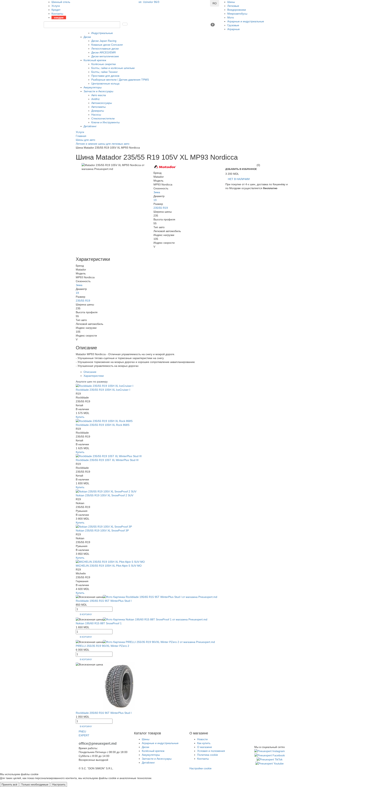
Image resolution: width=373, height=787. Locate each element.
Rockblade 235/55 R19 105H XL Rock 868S (102, 424)
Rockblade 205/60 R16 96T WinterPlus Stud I (104, 712)
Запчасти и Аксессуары (98, 91)
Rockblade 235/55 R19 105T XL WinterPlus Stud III (107, 460)
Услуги (55, 5)
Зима (156, 192)
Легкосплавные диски (105, 48)
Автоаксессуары (101, 102)
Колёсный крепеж (95, 60)
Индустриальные (102, 33)
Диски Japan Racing (103, 40)
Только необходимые (34, 784)
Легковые (233, 5)
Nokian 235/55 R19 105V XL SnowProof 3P (102, 530)
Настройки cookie (200, 768)
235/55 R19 (160, 207)
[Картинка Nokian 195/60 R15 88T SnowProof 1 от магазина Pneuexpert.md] (155, 619)
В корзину (86, 614)
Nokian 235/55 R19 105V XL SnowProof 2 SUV (104, 495)
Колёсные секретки (103, 64)
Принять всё (9, 784)
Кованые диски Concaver (107, 44)
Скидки (59, 17)
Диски (87, 36)
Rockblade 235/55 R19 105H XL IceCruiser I (103, 389)
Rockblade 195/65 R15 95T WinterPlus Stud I (104, 600)
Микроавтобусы (237, 13)
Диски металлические (105, 56)
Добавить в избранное (241, 169)
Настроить (58, 784)
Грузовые (233, 25)
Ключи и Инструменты (105, 122)
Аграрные (233, 29)
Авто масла (98, 95)
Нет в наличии (239, 179)
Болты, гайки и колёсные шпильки (113, 68)
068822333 (146, 5)
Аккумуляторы (93, 87)
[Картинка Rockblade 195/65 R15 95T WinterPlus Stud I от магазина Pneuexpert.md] (160, 596)
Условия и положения (211, 750)
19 (155, 200)
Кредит (55, 9)
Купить (80, 416)
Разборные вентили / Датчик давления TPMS (120, 79)
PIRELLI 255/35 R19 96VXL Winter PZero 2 (102, 645)
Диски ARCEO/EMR (103, 52)
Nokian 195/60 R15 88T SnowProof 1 (99, 623)
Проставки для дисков (105, 75)
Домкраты (97, 110)
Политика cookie (207, 754)
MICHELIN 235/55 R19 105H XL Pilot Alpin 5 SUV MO (109, 565)
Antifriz (95, 99)
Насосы (96, 114)
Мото (230, 17)
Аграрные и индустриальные (245, 21)
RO (215, 3)
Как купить (203, 743)
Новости (202, 739)
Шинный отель (60, 1)
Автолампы (98, 106)
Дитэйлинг (90, 126)
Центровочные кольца (105, 83)
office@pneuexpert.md (98, 743)
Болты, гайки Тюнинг (104, 71)
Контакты (57, 13)
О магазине (204, 747)
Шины (231, 1)
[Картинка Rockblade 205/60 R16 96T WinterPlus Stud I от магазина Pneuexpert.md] (119, 686)
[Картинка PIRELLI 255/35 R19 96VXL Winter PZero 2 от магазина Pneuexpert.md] (159, 641)
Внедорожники (236, 9)
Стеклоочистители (103, 118)
